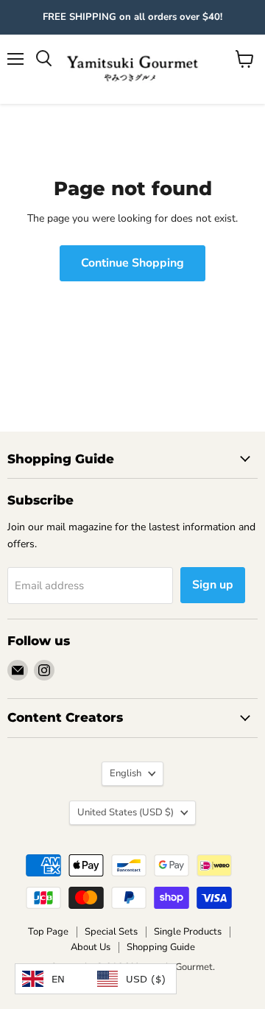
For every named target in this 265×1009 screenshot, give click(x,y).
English (125, 773)
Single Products (188, 931)
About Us (90, 947)
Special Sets (111, 931)
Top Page (48, 931)
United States (125, 812)
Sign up (212, 585)
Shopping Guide (161, 947)
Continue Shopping (132, 263)
